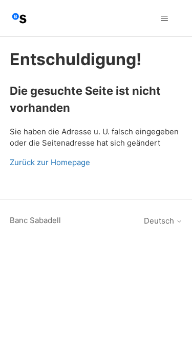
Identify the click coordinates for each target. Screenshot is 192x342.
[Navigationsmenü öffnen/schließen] (164, 18)
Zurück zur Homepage (50, 162)
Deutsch (160, 220)
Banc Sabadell (35, 220)
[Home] (19, 18)
